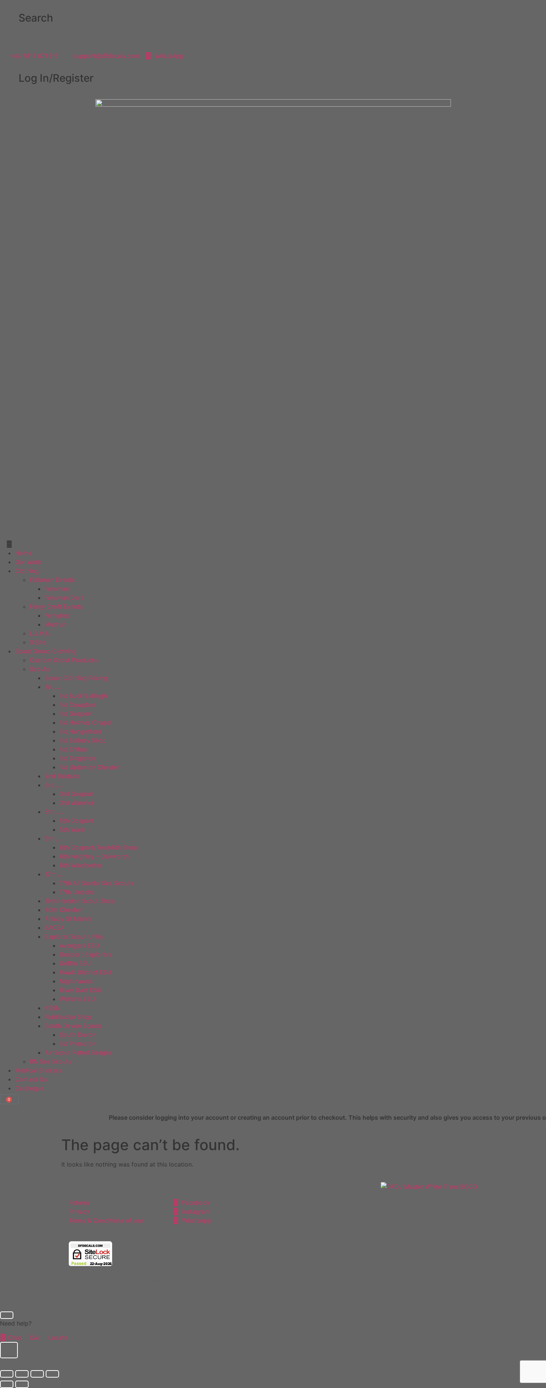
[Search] (9, 18)
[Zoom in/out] (6, 1374)
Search (36, 18)
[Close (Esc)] (52, 1374)
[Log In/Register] (9, 78)
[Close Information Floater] (6, 1315)
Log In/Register (56, 78)
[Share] (37, 1374)
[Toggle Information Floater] (9, 1350)
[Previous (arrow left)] (6, 1384)
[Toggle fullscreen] (22, 1374)
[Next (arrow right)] (22, 1384)
